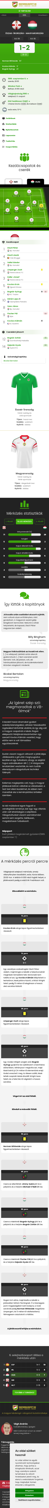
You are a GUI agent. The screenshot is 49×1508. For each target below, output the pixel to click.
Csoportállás (11, 147)
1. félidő (9, 521)
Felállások (10, 118)
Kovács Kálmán (14, 321)
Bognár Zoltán (14, 338)
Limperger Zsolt (14, 269)
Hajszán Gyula (14, 345)
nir (16, 182)
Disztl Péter (12, 248)
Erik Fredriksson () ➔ (19, 101)
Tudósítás (10, 141)
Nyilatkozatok (12, 130)
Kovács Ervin (13, 284)
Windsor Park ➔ (15, 86)
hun (37, 182)
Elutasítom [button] (29, 1495)
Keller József (13, 277)
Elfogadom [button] (29, 1491)
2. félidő (39, 521)
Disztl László (13, 255)
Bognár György (14, 291)
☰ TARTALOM (25, 11)
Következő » (43, 15)
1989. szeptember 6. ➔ (18, 78)
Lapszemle (10, 135)
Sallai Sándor (13, 262)
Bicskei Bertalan (11, 360)
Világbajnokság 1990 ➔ (18, 93)
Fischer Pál (12, 313)
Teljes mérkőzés (24, 521)
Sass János (12, 306)
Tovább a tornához (24, 1392)
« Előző (3, 15)
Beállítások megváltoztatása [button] (29, 1500)
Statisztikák (11, 124)
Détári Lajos (13, 299)
